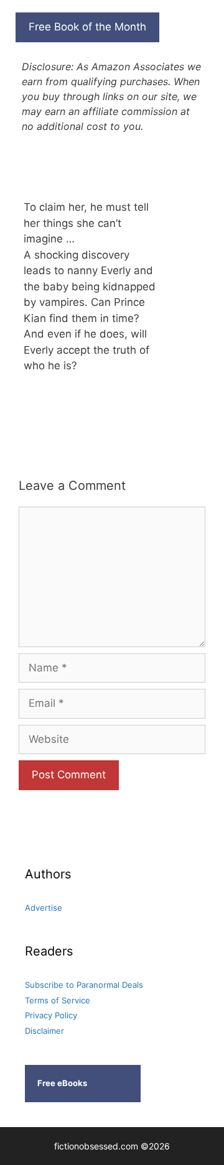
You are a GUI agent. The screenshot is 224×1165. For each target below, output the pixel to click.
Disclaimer (44, 1031)
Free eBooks (62, 1083)
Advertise (43, 908)
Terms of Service (57, 1000)
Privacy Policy (51, 1015)
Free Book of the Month (87, 27)
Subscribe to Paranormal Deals (84, 985)
